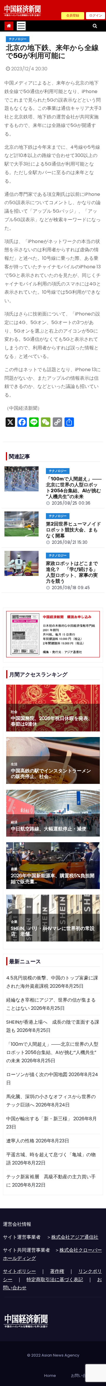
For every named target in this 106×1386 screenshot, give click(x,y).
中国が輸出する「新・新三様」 (39, 1118)
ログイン (95, 15)
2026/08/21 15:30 (70, 542)
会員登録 (72, 15)
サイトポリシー (19, 1271)
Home (50, 1375)
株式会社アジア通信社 (74, 1237)
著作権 (57, 1271)
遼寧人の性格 (20, 1140)
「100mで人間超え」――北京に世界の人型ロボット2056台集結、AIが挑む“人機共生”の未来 (74, 487)
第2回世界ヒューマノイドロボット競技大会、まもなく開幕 (73, 529)
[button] (95, 25)
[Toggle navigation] (21, 26)
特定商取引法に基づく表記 (54, 1279)
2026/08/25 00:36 (71, 503)
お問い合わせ (82, 1375)
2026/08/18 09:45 (71, 588)
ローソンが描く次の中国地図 (36, 1074)
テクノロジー (17, 39)
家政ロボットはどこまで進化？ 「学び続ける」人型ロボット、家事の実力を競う (72, 572)
